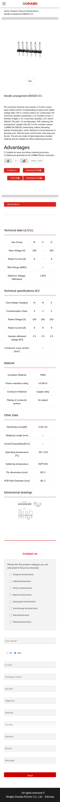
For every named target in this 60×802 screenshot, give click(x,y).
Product (14, 11)
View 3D (14, 178)
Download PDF (32, 170)
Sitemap (49, 796)
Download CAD (33, 178)
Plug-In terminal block (28, 11)
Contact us (11, 170)
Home (6, 11)
